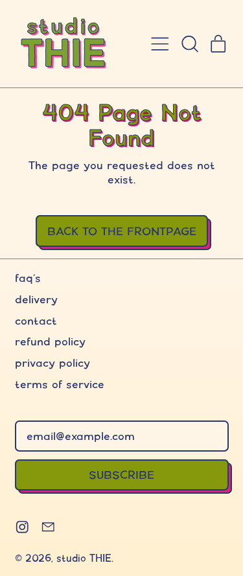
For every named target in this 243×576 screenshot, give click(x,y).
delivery (36, 299)
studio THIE (83, 558)
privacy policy (52, 362)
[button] (189, 44)
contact (36, 320)
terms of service (59, 384)
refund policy (50, 341)
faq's (28, 277)
